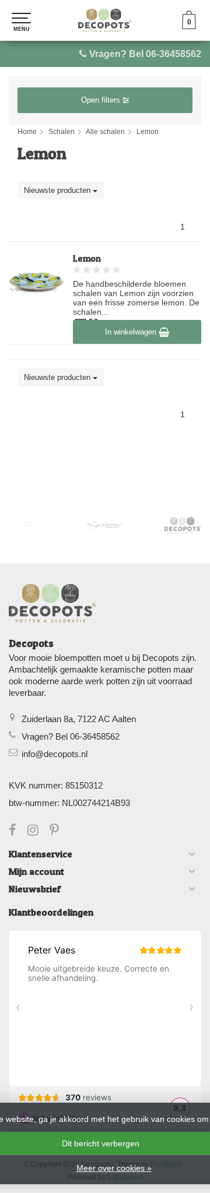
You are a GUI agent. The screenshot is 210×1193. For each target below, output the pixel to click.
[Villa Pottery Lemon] (36, 283)
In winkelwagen (132, 332)
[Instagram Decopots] (38, 831)
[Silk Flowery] (27, 524)
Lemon (87, 259)
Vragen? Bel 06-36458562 (145, 54)
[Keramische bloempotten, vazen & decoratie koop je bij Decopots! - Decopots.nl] (105, 20)
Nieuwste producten (58, 190)
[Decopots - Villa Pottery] (182, 525)
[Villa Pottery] (105, 525)
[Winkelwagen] (189, 26)
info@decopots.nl (55, 754)
